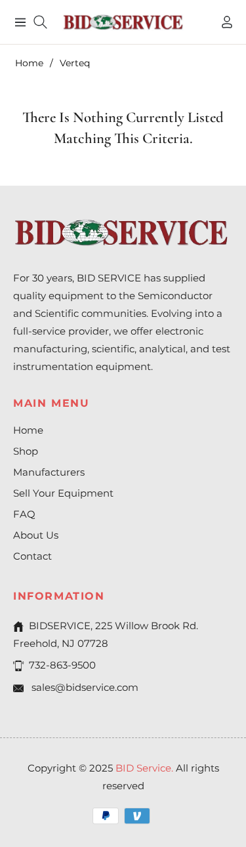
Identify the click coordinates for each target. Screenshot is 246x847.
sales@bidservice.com (83, 687)
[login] (222, 22)
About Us (35, 535)
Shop (25, 451)
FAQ (24, 514)
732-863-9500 (62, 665)
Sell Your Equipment (63, 493)
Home (29, 63)
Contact (32, 556)
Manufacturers (49, 472)
